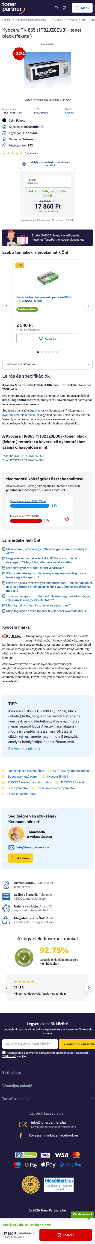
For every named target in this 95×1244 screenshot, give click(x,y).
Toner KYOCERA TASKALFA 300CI (24, 460)
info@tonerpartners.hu (32, 847)
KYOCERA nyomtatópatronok (71, 771)
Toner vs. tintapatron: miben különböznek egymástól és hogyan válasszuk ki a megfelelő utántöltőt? (48, 598)
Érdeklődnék (20, 858)
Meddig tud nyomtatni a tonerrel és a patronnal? (38, 605)
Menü (85, 8)
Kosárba (68, 1235)
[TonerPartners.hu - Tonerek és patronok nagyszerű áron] (13, 8)
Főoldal (6, 19)
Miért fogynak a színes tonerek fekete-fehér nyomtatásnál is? (46, 611)
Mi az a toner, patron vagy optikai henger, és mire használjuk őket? (46, 551)
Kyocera (69, 112)
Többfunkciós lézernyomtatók (56, 788)
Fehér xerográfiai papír (21, 794)
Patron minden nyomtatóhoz (30, 19)
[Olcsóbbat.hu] (59, 1180)
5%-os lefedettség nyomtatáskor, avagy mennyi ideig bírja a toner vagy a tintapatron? (46, 575)
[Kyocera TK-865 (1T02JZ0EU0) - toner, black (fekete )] (47, 92)
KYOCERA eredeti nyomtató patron (29, 782)
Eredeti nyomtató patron (22, 776)
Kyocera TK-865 (77, 19)
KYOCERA (57, 19)
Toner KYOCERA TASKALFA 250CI (24, 456)
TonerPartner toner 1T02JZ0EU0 (28, 501)
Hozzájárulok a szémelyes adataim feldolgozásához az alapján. (45, 1054)
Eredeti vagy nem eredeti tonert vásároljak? (35, 568)
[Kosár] (64, 8)
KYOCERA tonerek (73, 782)
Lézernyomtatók (17, 788)
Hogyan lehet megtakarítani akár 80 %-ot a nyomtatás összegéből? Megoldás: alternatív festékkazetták (42, 560)
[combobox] (47, 181)
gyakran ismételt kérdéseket (20, 415)
